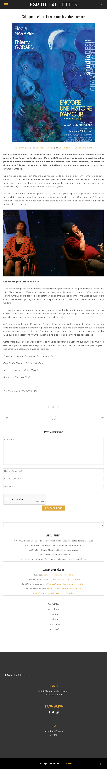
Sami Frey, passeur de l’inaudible (58, 575)
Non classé (53, 629)
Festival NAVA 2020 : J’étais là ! (66, 579)
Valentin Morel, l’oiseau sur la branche (53, 554)
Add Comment (84, 148)
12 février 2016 (22, 148)
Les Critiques (65, 148)
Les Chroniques (53, 614)
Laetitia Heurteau (44, 148)
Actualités (53, 609)
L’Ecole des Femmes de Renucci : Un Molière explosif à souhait (53, 545)
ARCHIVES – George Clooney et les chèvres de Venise (53, 550)
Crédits (53, 734)
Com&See (66, 763)
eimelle (37, 593)
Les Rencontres (54, 624)
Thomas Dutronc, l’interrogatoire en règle (66, 584)
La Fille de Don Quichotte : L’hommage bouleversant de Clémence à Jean (53, 559)
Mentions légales (54, 731)
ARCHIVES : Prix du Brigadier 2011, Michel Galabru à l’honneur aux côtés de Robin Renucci (53, 541)
